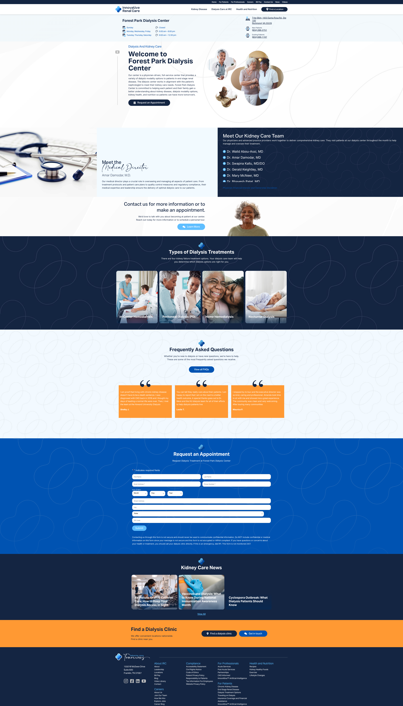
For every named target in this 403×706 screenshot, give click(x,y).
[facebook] (132, 681)
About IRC (160, 663)
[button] (310, 151)
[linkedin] (138, 681)
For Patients (225, 683)
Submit (139, 528)
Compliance (193, 663)
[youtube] (117, 52)
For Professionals (228, 663)
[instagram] (126, 681)
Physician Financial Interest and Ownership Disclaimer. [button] (250, 188)
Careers (159, 689)
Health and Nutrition (261, 663)
